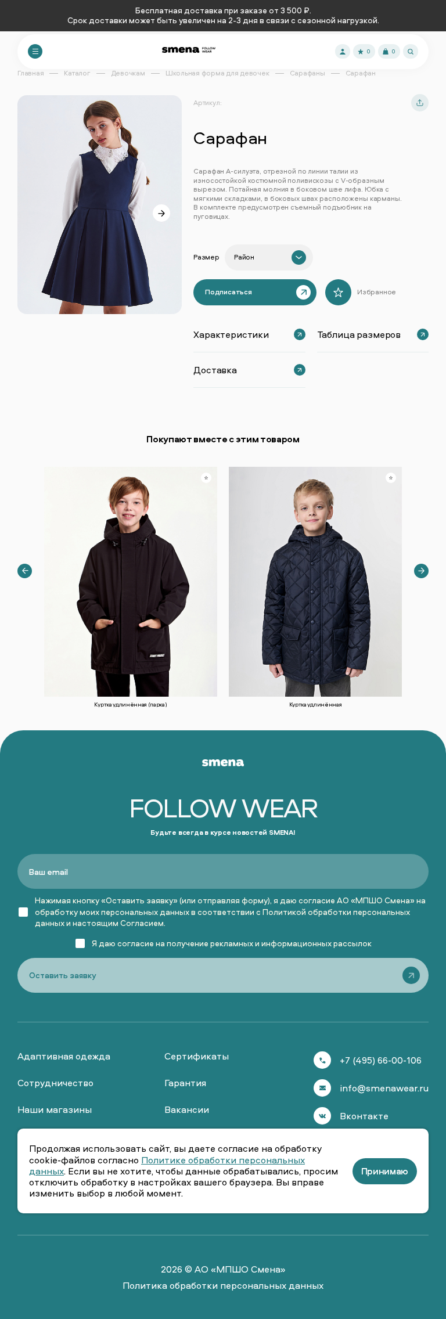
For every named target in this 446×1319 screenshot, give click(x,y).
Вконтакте (364, 1115)
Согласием (142, 922)
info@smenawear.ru (384, 1088)
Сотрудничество (55, 1082)
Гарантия (185, 1082)
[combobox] (269, 257)
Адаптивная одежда (63, 1056)
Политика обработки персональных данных (223, 1285)
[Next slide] (161, 213)
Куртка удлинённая (315, 704)
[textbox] (244, 257)
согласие (135, 943)
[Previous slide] (24, 571)
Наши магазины (54, 1109)
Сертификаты (196, 1056)
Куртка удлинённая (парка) (130, 704)
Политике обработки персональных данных (167, 1165)
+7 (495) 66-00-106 (381, 1060)
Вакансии (186, 1109)
